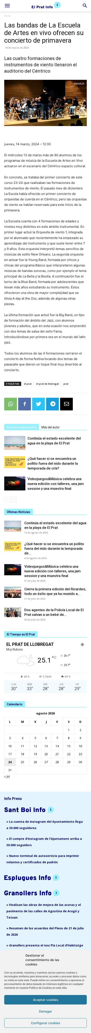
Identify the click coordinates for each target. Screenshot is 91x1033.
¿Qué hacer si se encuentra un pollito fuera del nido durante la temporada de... (54, 548)
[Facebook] (24, 404)
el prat (28, 383)
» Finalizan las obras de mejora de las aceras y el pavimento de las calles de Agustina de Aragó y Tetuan (43, 911)
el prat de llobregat (47, 383)
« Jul (7, 776)
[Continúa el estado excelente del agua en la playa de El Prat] (14, 443)
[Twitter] (38, 404)
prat (65, 383)
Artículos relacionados (21, 427)
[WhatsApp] (10, 404)
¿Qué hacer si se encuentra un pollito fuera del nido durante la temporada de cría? (53, 463)
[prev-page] (7, 499)
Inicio (7, 16)
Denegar (45, 1011)
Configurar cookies (45, 1023)
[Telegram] (52, 404)
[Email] (66, 404)
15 (68, 746)
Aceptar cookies (45, 1000)
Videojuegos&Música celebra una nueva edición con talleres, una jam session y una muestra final (56, 484)
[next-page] (13, 499)
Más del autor (50, 427)
